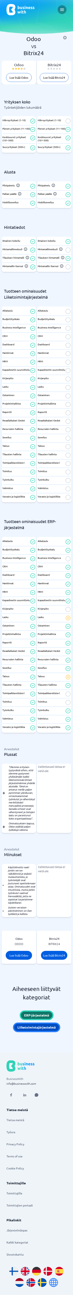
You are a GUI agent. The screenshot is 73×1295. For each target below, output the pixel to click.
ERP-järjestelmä (36, 1015)
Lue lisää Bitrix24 (54, 77)
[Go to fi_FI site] (13, 1271)
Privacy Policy (15, 1144)
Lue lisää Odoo (19, 77)
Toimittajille (14, 1193)
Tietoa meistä (15, 1120)
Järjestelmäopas (16, 1230)
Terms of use (14, 1156)
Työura (10, 1132)
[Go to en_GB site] (25, 1271)
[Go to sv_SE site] (42, 1282)
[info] (65, 37)
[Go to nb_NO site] (30, 1282)
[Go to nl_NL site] (19, 1282)
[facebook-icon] (10, 1095)
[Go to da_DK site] (47, 1271)
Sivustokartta (15, 1254)
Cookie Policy (15, 1168)
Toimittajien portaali (19, 1205)
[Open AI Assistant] (36, 1095)
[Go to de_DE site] (36, 1271)
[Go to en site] (53, 1282)
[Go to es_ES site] (59, 1271)
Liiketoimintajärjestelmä (36, 1027)
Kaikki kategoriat (17, 1242)
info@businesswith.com (21, 1083)
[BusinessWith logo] (20, 9)
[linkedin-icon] (24, 1095)
